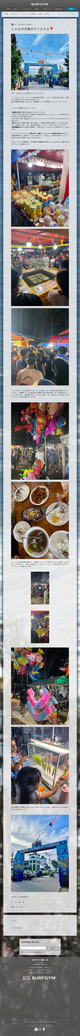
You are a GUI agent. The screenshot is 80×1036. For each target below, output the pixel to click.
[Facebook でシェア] (12, 902)
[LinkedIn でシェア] (19, 902)
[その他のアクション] (68, 25)
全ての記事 (5, 13)
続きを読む (47, 13)
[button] (27, 9)
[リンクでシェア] (23, 902)
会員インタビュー (15, 13)
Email (23, 945)
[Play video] (40, 588)
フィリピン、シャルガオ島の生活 (29, 13)
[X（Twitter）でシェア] (15, 902)
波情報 (40, 13)
